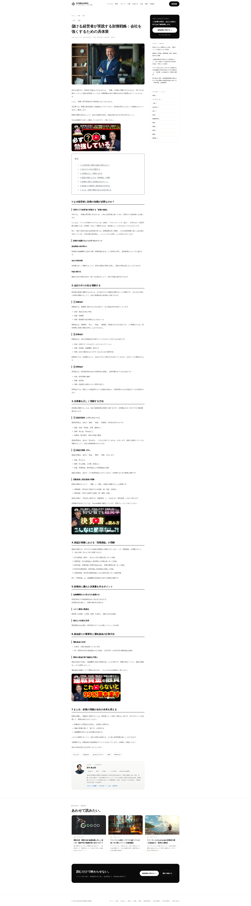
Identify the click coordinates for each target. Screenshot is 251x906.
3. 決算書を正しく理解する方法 (91, 173)
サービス (110, 4)
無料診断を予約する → (165, 30)
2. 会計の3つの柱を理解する (90, 169)
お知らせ (135, 4)
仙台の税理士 (156, 901)
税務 (154, 126)
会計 (84, 15)
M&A (154, 95)
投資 (154, 115)
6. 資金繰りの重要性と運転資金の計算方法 (95, 186)
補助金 (155, 138)
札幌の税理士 (147, 901)
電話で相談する (167, 873)
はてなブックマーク (98, 754)
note (109, 786)
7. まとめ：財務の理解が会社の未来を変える (95, 190)
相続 (154, 122)
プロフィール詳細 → (92, 786)
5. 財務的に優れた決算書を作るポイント (94, 182)
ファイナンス (157, 99)
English (152, 4)
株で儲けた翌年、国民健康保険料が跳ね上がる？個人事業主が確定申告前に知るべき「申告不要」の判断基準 (164, 80)
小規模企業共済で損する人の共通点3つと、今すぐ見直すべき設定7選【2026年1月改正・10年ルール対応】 (164, 62)
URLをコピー (117, 754)
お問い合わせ (175, 901)
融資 (79, 20)
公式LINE (114, 786)
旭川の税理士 (166, 901)
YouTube (101, 786)
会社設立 (155, 107)
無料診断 (174, 4)
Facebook (86, 754)
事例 (116, 4)
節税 (154, 130)
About (129, 901)
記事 (129, 4)
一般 (154, 103)
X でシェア (76, 754)
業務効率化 (156, 118)
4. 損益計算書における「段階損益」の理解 (95, 178)
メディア (123, 4)
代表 (141, 4)
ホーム (73, 15)
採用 (146, 4)
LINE (108, 754)
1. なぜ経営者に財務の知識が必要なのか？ (95, 165)
